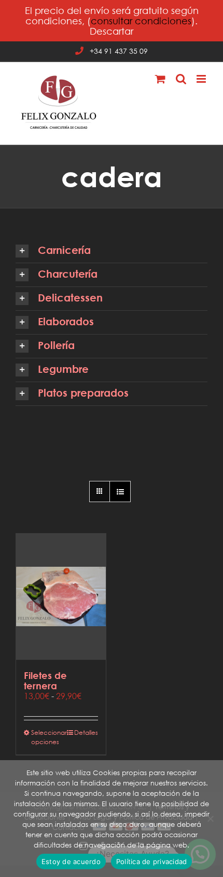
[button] (111, 251)
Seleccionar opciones (45, 737)
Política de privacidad (151, 861)
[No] (210, 818)
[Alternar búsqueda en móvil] (181, 78)
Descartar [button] (111, 31)
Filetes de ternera (45, 680)
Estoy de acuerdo (71, 861)
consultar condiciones (141, 20)
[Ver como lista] (120, 491)
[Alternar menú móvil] (202, 78)
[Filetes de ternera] (61, 597)
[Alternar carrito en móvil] (160, 78)
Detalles (86, 732)
